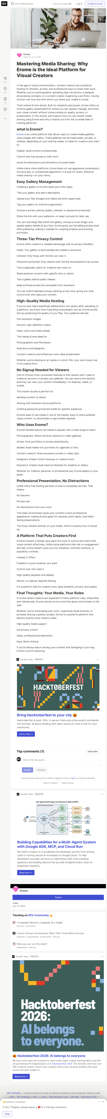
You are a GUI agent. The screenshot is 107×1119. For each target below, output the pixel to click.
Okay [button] (7, 1114)
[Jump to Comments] (5, 90)
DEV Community (38, 915)
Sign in (73, 778)
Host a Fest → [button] (26, 734)
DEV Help (75, 1097)
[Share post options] (5, 118)
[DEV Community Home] (4, 3)
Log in (79, 3)
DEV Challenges (23, 1097)
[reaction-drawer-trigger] (5, 80)
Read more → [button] (25, 872)
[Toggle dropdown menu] (98, 659)
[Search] (12, 3)
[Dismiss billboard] (103, 1102)
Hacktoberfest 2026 (62, 1063)
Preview (41, 770)
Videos (44, 1097)
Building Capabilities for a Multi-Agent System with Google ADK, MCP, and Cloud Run (56, 844)
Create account (95, 3)
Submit (27, 770)
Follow (58, 897)
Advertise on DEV (89, 1097)
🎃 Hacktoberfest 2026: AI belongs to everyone (49, 1056)
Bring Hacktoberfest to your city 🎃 (47, 715)
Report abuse (67, 783)
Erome (26, 54)
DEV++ (36, 1097)
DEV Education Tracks (59, 1097)
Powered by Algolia (61, 4)
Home (11, 1097)
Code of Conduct (50, 783)
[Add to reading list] (5, 100)
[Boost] (5, 109)
